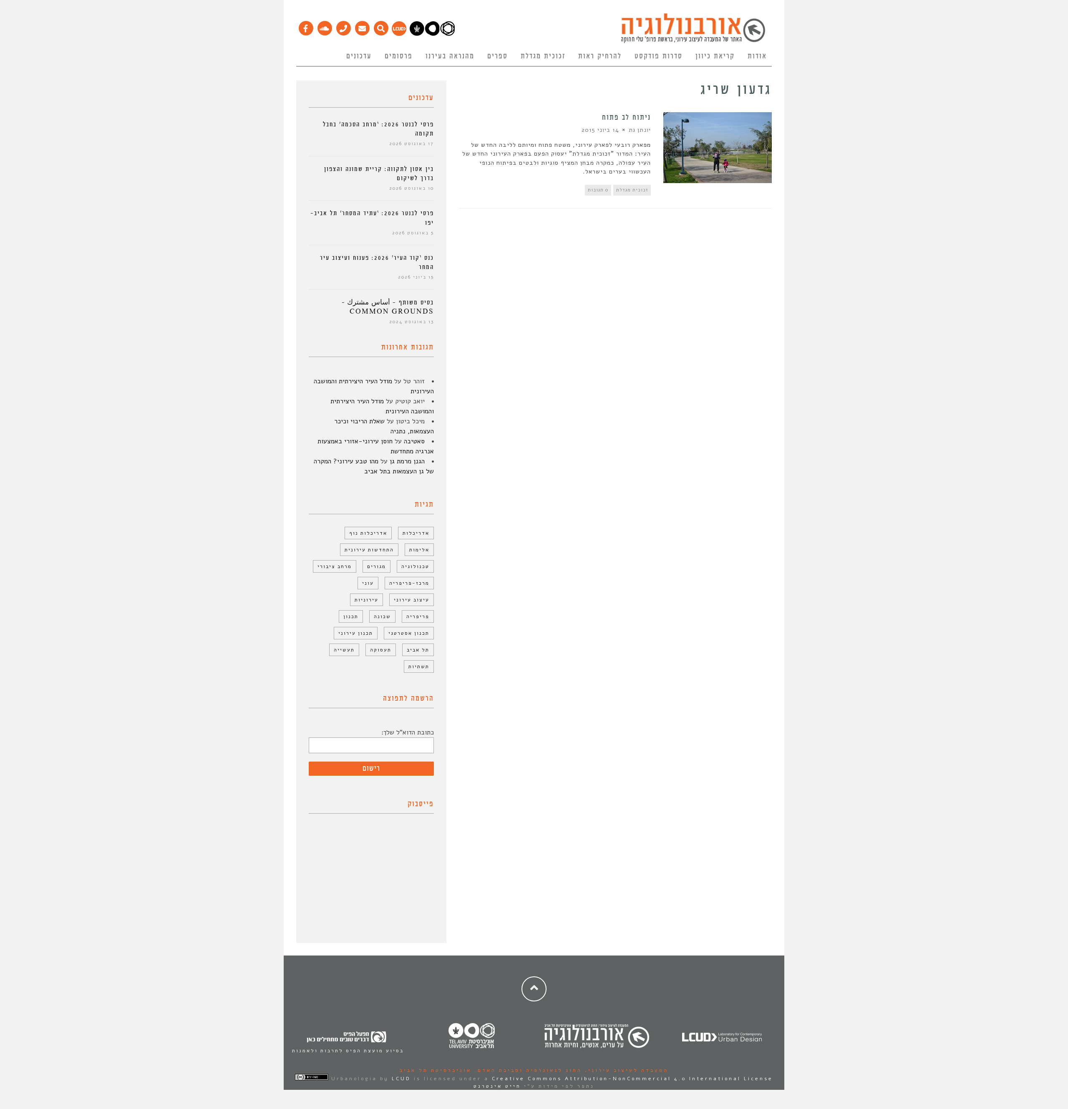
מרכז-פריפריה (409, 583)
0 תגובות (598, 190)
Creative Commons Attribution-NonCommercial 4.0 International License (632, 1078)
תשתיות (418, 666)
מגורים (376, 566)
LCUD (401, 1078)
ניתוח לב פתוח (626, 118)
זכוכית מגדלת (543, 56)
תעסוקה (380, 649)
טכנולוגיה (415, 566)
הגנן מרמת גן (407, 461)
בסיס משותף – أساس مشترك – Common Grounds (388, 307)
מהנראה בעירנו (450, 56)
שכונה (382, 616)
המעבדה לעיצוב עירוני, (625, 1070)
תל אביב (418, 649)
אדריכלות (416, 533)
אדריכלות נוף (368, 533)
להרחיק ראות (600, 56)
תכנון (350, 616)
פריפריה (417, 616)
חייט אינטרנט (497, 1086)
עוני (368, 583)
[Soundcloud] (324, 26)
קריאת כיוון (715, 56)
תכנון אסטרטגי (408, 633)
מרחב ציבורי (334, 566)
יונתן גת (640, 130)
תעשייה (344, 649)
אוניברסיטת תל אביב (435, 1070)
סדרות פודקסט (659, 56)
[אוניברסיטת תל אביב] (432, 34)
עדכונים (359, 56)
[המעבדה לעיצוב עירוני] (399, 34)
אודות (757, 56)
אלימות (419, 549)
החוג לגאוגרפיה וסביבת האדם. (526, 1070)
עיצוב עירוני (411, 599)
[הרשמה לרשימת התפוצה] (362, 26)
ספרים (497, 56)
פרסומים (399, 56)
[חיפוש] (380, 26)
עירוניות (366, 599)
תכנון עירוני (355, 633)
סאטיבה (414, 441)
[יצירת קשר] (343, 26)
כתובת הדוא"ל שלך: (407, 732)
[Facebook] (305, 26)
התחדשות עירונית (369, 549)
